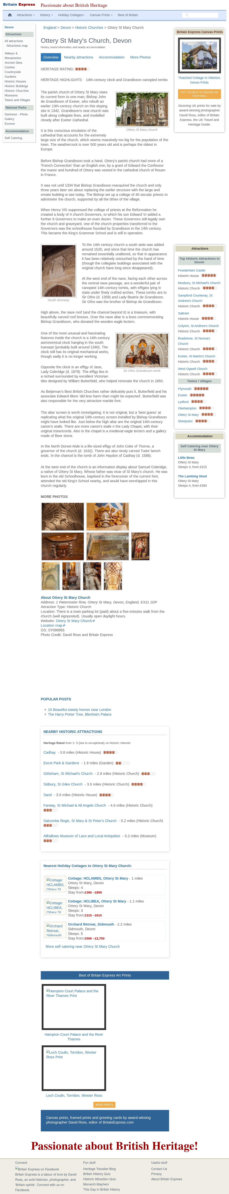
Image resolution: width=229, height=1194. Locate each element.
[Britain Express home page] (19, 5)
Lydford (183, 402)
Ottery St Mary (188, 415)
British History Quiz (97, 1173)
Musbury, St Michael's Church (199, 283)
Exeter (182, 395)
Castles (10, 67)
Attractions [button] (25, 15)
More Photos (140, 57)
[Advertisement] (105, 668)
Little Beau (186, 457)
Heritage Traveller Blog (99, 1168)
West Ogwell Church (192, 369)
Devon (9, 27)
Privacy (156, 1173)
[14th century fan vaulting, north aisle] (63, 516)
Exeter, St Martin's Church (196, 356)
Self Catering (13, 138)
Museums (11, 95)
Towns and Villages (17, 100)
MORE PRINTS (104, 1104)
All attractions (14, 41)
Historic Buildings (16, 86)
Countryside (13, 72)
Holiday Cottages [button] (70, 15)
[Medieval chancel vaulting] (113, 576)
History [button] (45, 15)
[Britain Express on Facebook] (37, 1168)
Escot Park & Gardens (61, 763)
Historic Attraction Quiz (99, 1178)
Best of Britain (128, 15)
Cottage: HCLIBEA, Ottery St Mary (97, 901)
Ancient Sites (13, 62)
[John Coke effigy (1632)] (140, 546)
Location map (51, 625)
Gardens (10, 76)
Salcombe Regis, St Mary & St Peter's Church (79, 821)
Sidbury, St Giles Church (62, 784)
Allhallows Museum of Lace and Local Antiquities (81, 836)
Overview (50, 57)
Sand (47, 795)
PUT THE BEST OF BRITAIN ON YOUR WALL (200, 94)
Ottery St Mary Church (74, 621)
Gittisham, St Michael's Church (67, 773)
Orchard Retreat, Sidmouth (91, 924)
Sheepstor (185, 421)
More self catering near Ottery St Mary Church (83, 946)
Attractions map (17, 45)
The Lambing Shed (192, 476)
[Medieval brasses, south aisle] (108, 546)
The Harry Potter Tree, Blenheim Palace (79, 714)
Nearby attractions (78, 57)
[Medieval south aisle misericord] (63, 546)
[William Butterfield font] (71, 576)
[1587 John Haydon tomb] (50, 576)
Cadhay (49, 752)
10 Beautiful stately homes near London (79, 710)
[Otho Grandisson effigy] (92, 576)
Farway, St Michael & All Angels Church (74, 805)
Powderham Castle (191, 270)
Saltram (183, 313)
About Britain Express (166, 1178)
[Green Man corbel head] (108, 516)
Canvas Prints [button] (100, 15)
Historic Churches (17, 90)
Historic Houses (15, 81)
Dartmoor (11, 114)
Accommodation (112, 57)
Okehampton (187, 408)
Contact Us (159, 1168)
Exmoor (10, 123)
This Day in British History (101, 1189)
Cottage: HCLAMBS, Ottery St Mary (98, 878)
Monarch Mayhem (96, 1184)
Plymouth (184, 389)
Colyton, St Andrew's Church (198, 326)
